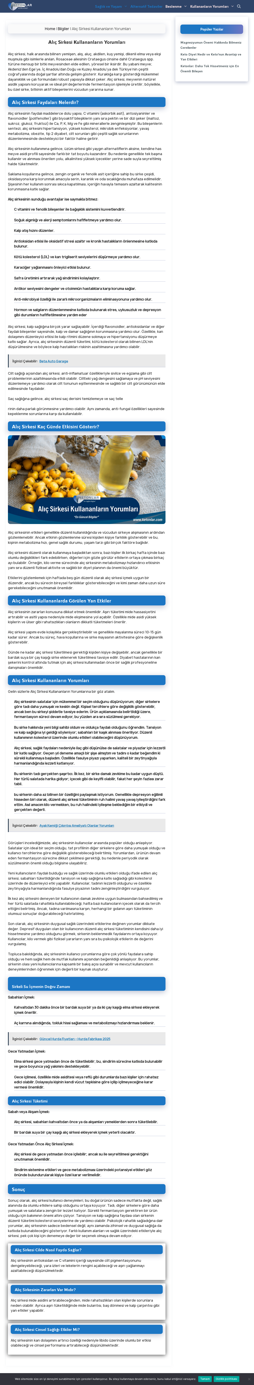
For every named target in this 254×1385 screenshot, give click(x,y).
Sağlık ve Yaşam (108, 6)
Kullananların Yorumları (209, 6)
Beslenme (173, 6)
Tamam (205, 1379)
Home (50, 28)
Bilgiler (63, 28)
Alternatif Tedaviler (146, 6)
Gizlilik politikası (226, 1379)
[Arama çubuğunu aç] (239, 6)
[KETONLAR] (20, 6)
